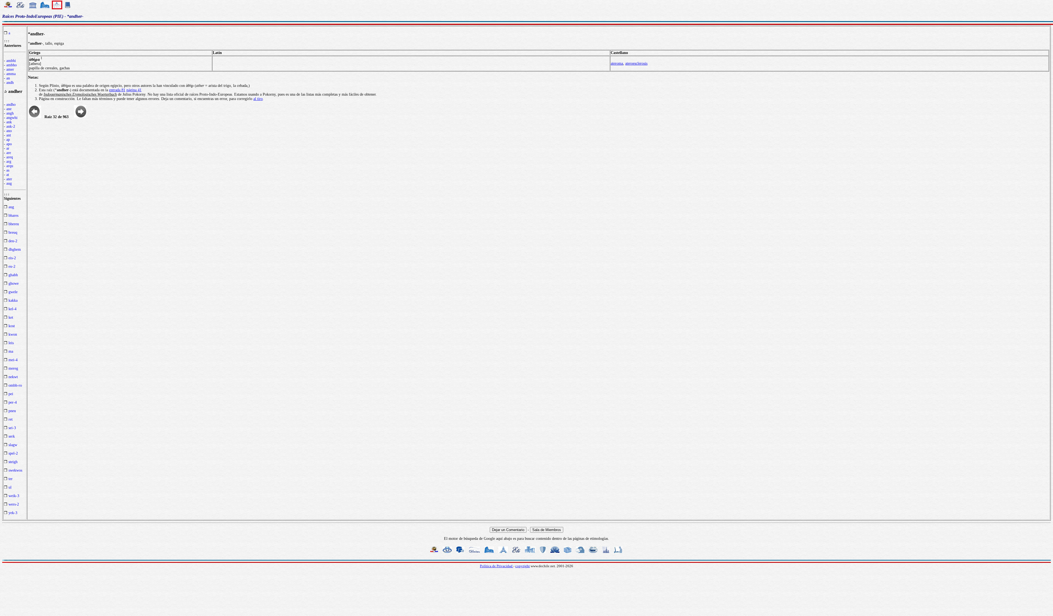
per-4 (13, 402)
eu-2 (12, 266)
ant (8, 135)
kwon (13, 334)
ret (11, 419)
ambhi (11, 61)
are (8, 153)
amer (10, 69)
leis (11, 343)
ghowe (14, 283)
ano (9, 131)
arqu (9, 166)
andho (11, 104)
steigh (13, 462)
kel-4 (12, 309)
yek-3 (13, 513)
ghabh (13, 275)
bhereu (14, 224)
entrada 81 (117, 90)
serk (12, 436)
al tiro (258, 99)
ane (9, 109)
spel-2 (13, 453)
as (7, 170)
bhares (13, 215)
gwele (13, 292)
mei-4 (13, 360)
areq (9, 157)
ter (11, 479)
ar (7, 148)
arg (8, 161)
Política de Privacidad (496, 566)
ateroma (617, 63)
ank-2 (10, 126)
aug (9, 183)
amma (11, 74)
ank (9, 122)
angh (10, 113)
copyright (522, 566)
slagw (13, 445)
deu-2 (13, 241)
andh (10, 83)
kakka (13, 300)
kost (12, 326)
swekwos (15, 470)
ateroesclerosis (636, 63)
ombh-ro (15, 385)
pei (11, 394)
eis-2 (12, 258)
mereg (13, 368)
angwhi (12, 118)
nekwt (13, 377)
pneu (12, 411)
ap (8, 140)
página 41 (133, 90)
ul (10, 487)
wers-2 (14, 504)
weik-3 (14, 496)
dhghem (15, 249)
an (8, 78)
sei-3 (12, 428)
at (7, 175)
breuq (13, 232)
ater (9, 179)
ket (11, 317)
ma (11, 351)
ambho (11, 65)
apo (9, 144)
